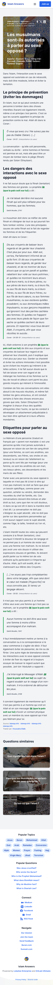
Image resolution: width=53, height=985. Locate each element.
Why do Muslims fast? (26, 884)
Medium (28, 902)
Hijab (6, 850)
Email (28, 915)
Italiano (36, 61)
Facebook (28, 910)
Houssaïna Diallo (19, 729)
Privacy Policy (20, 980)
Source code (33, 980)
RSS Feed (28, 919)
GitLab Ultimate (43, 971)
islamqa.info (14, 724)
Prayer (27, 850)
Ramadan (27, 845)
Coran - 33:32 (12, 594)
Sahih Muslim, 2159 (14, 694)
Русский (11, 61)
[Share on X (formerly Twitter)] (41, 22)
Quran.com (26, 945)
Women (16, 850)
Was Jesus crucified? (26, 868)
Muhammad (31, 840)
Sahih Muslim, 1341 (14, 631)
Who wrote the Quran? (26, 872)
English (19, 63)
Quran (19, 840)
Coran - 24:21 (12, 139)
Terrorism (38, 855)
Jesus (9, 840)
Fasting (37, 850)
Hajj (47, 850)
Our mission (26, 933)
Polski (29, 61)
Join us (45, 4)
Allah (43, 840)
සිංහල (27, 59)
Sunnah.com (26, 949)
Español (11, 59)
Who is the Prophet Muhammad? (26, 876)
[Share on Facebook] (37, 22)
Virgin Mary (15, 855)
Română (11, 63)
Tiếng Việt (36, 59)
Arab (16, 845)
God (8, 845)
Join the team (26, 937)
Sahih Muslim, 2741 (14, 210)
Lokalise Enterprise (23, 971)
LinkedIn (28, 906)
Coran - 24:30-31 (14, 338)
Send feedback (27, 941)
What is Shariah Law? (26, 888)
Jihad (27, 855)
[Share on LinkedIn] (44, 22)
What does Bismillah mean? (26, 880)
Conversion (41, 845)
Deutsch (20, 59)
